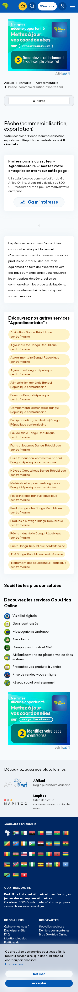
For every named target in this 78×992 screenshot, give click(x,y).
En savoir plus (14, 964)
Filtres (41, 101)
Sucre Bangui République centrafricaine (37, 546)
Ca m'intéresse (43, 202)
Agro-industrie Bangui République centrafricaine (33, 347)
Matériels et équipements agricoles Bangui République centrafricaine (35, 485)
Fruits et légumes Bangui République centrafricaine (35, 447)
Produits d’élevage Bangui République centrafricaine (36, 523)
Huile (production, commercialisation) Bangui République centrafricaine (36, 460)
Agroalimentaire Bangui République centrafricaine (34, 360)
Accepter (39, 983)
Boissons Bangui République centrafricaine (29, 397)
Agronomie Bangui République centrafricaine (31, 372)
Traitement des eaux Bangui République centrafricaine (38, 565)
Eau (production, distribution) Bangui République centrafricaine (35, 422)
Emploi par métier (15, 930)
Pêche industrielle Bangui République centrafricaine (36, 535)
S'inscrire (47, 6)
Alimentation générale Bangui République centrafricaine (31, 385)
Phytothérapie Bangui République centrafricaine (33, 498)
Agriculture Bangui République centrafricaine (31, 334)
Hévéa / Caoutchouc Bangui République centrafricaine (38, 473)
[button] (62, 6)
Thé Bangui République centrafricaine (36, 554)
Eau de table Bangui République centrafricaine (32, 435)
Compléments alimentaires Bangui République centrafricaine (34, 410)
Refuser (39, 974)
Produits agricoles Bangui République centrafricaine (36, 510)
